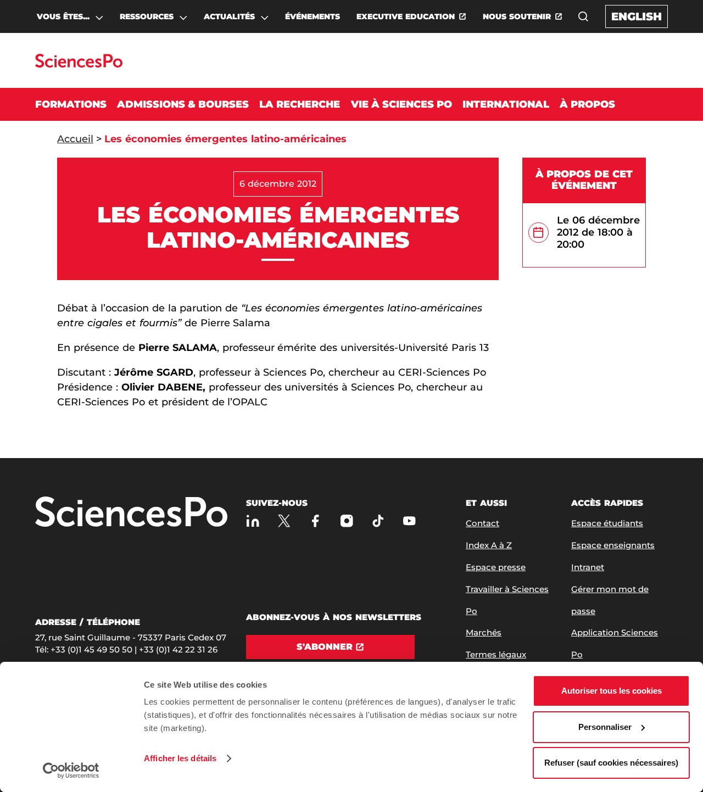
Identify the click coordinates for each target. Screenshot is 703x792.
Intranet (587, 567)
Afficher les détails (180, 758)
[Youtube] (409, 521)
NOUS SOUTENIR (517, 16)
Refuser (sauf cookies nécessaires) (611, 762)
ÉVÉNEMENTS (312, 16)
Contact (482, 523)
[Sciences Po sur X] (284, 521)
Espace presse (496, 567)
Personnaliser (605, 727)
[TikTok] (378, 521)
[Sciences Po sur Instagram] (347, 521)
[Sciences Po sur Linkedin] (253, 521)
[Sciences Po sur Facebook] (315, 521)
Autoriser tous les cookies (611, 690)
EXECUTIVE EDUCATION (405, 16)
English (636, 16)
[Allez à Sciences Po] (131, 513)
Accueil (75, 139)
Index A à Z (489, 545)
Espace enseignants (613, 545)
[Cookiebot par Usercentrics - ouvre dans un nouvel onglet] (71, 770)
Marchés (483, 632)
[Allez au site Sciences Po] (78, 64)
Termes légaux (496, 654)
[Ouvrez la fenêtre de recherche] (583, 16)
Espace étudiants (607, 523)
